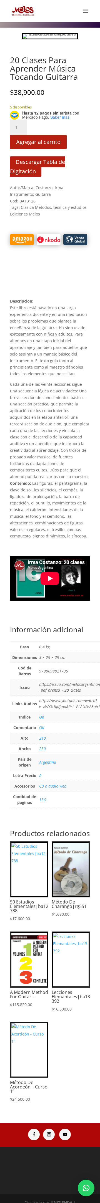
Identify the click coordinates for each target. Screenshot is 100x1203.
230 (42, 748)
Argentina (47, 762)
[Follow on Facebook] (34, 1134)
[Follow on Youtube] (65, 1134)
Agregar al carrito (38, 142)
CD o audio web (52, 786)
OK (41, 717)
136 (42, 799)
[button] (86, 1188)
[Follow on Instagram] (49, 1134)
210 (42, 738)
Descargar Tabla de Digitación (37, 166)
